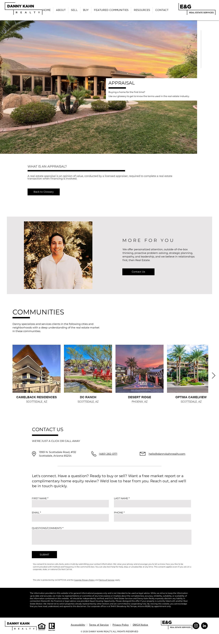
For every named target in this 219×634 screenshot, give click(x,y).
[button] (142, 10)
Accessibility (78, 624)
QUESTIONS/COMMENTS (47, 528)
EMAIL (35, 512)
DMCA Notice (140, 624)
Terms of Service (106, 580)
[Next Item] (214, 375)
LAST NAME (121, 498)
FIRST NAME (39, 498)
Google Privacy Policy (84, 580)
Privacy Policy (121, 624)
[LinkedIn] (204, 625)
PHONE (118, 512)
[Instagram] (196, 625)
